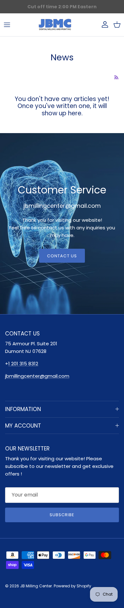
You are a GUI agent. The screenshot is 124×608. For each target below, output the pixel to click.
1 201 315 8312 (23, 363)
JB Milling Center (36, 586)
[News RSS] (116, 77)
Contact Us (62, 256)
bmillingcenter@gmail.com (37, 376)
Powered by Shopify (72, 586)
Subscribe (62, 515)
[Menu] (7, 25)
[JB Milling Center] (55, 25)
